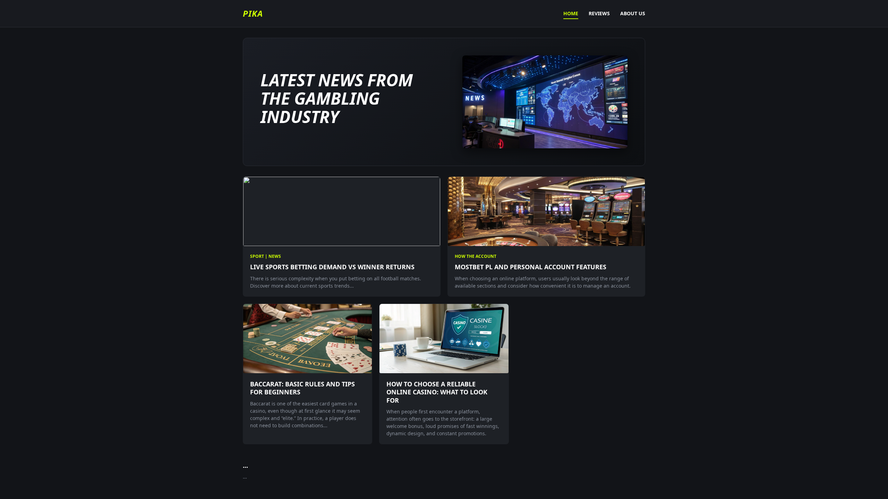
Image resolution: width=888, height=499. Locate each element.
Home (570, 13)
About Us (632, 13)
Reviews (599, 13)
